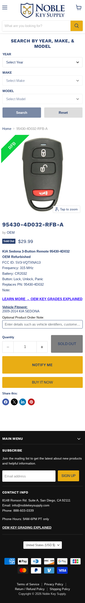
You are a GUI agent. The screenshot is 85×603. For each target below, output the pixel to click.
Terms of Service (28, 584)
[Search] (76, 26)
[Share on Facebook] (5, 402)
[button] (42, 365)
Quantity (8, 337)
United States (40, 545)
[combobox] (36, 26)
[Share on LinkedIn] (22, 402)
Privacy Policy (53, 584)
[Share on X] (14, 402)
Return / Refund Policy (30, 589)
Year (6, 54)
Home (6, 129)
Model (8, 91)
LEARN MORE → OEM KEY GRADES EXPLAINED (42, 299)
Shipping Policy (60, 589)
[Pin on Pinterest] (31, 402)
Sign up (68, 476)
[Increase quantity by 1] (42, 347)
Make (7, 72)
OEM (11, 232)
